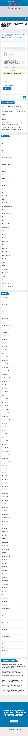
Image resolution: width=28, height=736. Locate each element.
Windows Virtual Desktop (8, 286)
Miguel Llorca (5, 685)
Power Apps (19, 34)
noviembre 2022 (6, 370)
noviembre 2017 (6, 510)
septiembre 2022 (6, 377)
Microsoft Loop (5, 227)
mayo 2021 (5, 433)
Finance (4, 192)
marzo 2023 (5, 356)
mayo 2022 (5, 391)
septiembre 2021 (6, 419)
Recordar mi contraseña (8, 85)
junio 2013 (4, 647)
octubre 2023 (5, 332)
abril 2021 (4, 437)
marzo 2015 (5, 598)
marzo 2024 (5, 315)
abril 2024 (4, 311)
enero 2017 (5, 545)
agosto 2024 (5, 297)
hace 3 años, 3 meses (17, 40)
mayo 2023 (5, 349)
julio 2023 (4, 342)
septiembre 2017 (6, 517)
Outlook (4, 234)
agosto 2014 (5, 612)
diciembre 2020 (6, 451)
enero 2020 (5, 479)
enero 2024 (5, 322)
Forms (3, 199)
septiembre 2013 (6, 636)
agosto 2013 (5, 640)
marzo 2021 (5, 440)
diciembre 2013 (6, 626)
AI (2, 143)
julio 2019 (4, 482)
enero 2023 (5, 363)
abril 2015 (4, 594)
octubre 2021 (5, 416)
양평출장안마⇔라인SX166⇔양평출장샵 (14, 37)
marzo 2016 (5, 577)
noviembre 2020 (6, 454)
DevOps (4, 171)
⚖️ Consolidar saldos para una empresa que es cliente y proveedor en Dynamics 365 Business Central (13, 113)
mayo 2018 (5, 493)
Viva (3, 279)
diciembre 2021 (6, 409)
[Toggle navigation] (14, 19)
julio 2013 (4, 643)
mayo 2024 (5, 308)
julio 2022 (4, 384)
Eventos (4, 181)
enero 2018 (5, 503)
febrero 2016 (5, 580)
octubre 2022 (5, 374)
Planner (4, 237)
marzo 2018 (5, 496)
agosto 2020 (5, 465)
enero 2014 (5, 622)
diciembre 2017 (6, 507)
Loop (3, 220)
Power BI (4, 248)
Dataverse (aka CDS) (7, 164)
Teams (3, 276)
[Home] (2, 19)
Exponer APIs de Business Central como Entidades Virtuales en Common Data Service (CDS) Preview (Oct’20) (13, 674)
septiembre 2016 (6, 556)
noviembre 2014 (6, 601)
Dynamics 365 (5, 178)
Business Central (6, 154)
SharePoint (5, 272)
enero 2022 (5, 405)
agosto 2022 (5, 381)
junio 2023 (4, 346)
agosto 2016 (5, 559)
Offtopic (4, 230)
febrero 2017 (5, 542)
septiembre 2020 (6, 461)
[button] (25, 19)
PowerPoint (5, 258)
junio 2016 (4, 566)
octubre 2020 (5, 458)
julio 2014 (4, 615)
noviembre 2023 (6, 329)
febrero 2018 (5, 500)
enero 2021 (5, 447)
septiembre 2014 (6, 608)
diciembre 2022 (6, 367)
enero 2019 (5, 486)
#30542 (23, 50)
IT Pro (3, 209)
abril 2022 (4, 395)
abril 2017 (4, 535)
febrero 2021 (5, 444)
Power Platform (6, 251)
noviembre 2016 (6, 549)
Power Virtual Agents (7, 255)
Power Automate (6, 244)
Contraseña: (5, 81)
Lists (3, 216)
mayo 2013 (5, 650)
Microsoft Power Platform (12, 34)
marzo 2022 (5, 398)
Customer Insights (6, 157)
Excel (3, 185)
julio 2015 (4, 591)
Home (3, 34)
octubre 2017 (5, 514)
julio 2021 (4, 426)
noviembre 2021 (6, 412)
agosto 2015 (5, 587)
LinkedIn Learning (6, 213)
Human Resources (6, 202)
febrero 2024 (5, 318)
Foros (6, 34)
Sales (3, 262)
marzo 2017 (5, 538)
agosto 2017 (5, 521)
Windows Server (6, 283)
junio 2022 (4, 388)
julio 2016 (4, 563)
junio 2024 (4, 304)
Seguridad (4, 269)
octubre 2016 (5, 552)
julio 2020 (4, 468)
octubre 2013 (5, 633)
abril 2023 (4, 353)
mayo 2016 (5, 570)
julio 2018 (4, 489)
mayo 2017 (5, 531)
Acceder (7, 88)
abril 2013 (4, 654)
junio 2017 (4, 528)
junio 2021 (4, 430)
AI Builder (4, 147)
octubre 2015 (5, 584)
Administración (5, 140)
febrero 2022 (5, 402)
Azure (3, 150)
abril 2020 (4, 472)
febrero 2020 (5, 475)
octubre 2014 (5, 605)
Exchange (4, 188)
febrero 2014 (5, 619)
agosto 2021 (5, 423)
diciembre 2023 (6, 325)
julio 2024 (4, 301)
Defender (4, 168)
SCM (3, 265)
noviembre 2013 (6, 629)
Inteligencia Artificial (7, 206)
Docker (4, 175)
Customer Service (6, 161)
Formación (4, 195)
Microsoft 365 (5, 223)
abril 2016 (4, 573)
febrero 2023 (5, 360)
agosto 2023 (5, 339)
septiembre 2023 (6, 336)
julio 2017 (4, 524)
